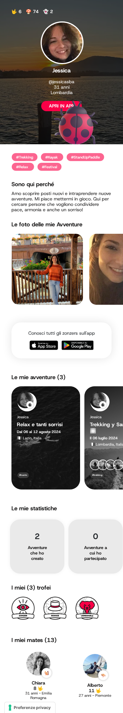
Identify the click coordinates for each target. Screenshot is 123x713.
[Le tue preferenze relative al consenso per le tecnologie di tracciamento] (30, 707)
